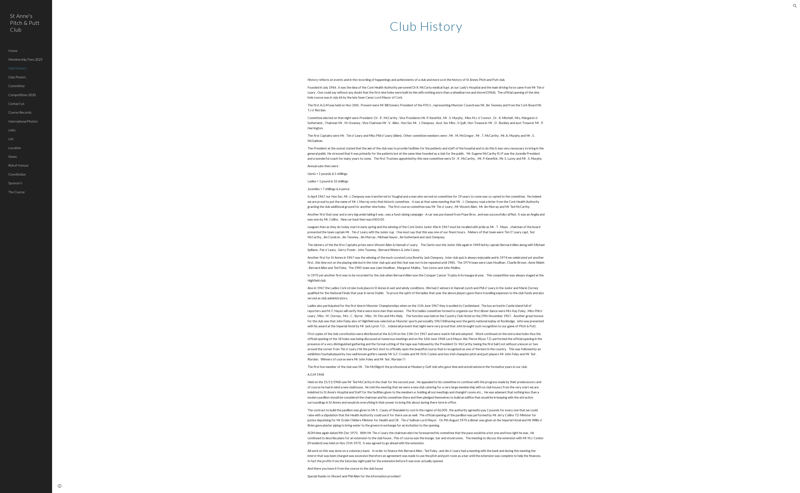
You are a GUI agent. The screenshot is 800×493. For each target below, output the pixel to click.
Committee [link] (16, 86)
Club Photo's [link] (17, 77)
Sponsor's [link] (15, 183)
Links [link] (12, 130)
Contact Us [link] (16, 103)
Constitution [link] (17, 174)
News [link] (12, 156)
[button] (795, 6)
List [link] (11, 139)
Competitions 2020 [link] (22, 95)
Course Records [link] (19, 112)
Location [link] (14, 148)
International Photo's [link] (23, 121)
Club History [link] (17, 68)
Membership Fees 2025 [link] (25, 59)
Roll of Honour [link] (18, 165)
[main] (426, 26)
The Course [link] (16, 192)
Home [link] (13, 51)
